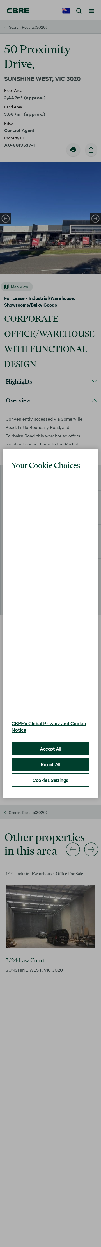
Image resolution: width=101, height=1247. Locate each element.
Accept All (50, 736)
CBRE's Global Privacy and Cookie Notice (49, 713)
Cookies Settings (50, 767)
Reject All (50, 751)
